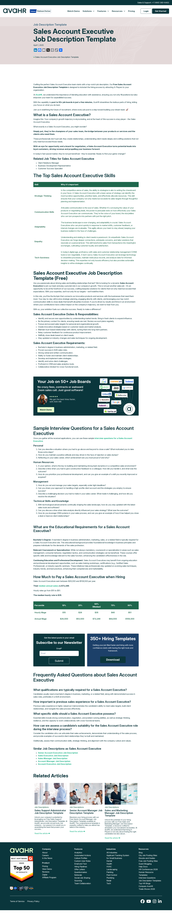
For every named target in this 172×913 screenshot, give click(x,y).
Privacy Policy (33, 901)
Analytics (78, 852)
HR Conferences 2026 (148, 869)
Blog (141, 852)
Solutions (87, 11)
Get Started (160, 11)
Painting (109, 872)
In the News (47, 858)
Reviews (45, 872)
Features (102, 11)
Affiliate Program (49, 877)
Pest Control (111, 875)
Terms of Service (17, 901)
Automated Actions (82, 855)
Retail (108, 880)
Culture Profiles (80, 858)
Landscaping (111, 869)
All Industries (111, 852)
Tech (108, 883)
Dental (109, 861)
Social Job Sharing (82, 878)
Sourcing (78, 880)
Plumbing (110, 878)
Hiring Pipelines (80, 866)
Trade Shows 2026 (147, 889)
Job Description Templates (150, 880)
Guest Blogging (145, 864)
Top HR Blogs (144, 883)
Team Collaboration (82, 883)
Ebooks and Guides (147, 858)
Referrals (78, 875)
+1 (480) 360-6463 (160, 2)
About (44, 852)
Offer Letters (79, 869)
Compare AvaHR (146, 886)
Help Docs (143, 866)
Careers (45, 855)
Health (109, 864)
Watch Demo (73, 11)
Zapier (44, 874)
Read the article (41, 833)
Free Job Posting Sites (148, 861)
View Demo (47, 869)
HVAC (109, 866)
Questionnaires (80, 872)
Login (146, 11)
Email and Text (80, 864)
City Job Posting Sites (148, 855)
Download (113, 659)
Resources (117, 11)
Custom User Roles (82, 861)
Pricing (131, 11)
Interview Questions (147, 878)
